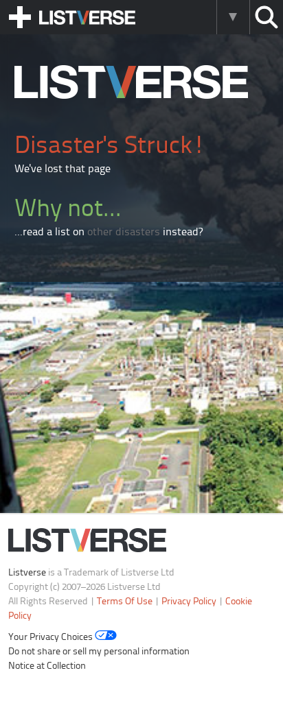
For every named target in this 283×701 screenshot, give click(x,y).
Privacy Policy (188, 602)
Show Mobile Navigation (20, 17)
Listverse (27, 573)
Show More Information (232, 17)
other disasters (123, 232)
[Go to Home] (131, 96)
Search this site (266, 17)
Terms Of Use (124, 602)
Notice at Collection (47, 666)
